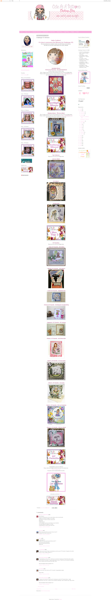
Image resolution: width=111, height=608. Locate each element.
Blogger (60, 599)
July (81, 124)
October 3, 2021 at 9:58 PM (44, 584)
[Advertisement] (27, 195)
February (82, 132)
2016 (81, 142)
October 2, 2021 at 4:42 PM (44, 574)
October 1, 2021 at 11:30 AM (44, 526)
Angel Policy (66, 31)
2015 (81, 143)
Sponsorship (45, 31)
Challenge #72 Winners (84, 119)
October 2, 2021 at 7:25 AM (44, 553)
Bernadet (41, 530)
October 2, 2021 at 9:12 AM (44, 565)
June (82, 125)
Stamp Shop (59, 31)
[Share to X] (54, 507)
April (81, 129)
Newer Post (39, 588)
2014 (81, 145)
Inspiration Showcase (36, 31)
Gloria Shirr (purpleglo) (43, 557)
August (82, 122)
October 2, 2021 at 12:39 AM (44, 545)
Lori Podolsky (41, 549)
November (83, 113)
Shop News (52, 31)
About (77, 31)
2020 (81, 135)
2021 (81, 110)
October (82, 115)
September (83, 121)
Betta (40, 538)
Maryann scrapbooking (43, 514)
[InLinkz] (78, 104)
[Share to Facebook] (55, 507)
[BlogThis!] (53, 507)
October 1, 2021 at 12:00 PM (44, 534)
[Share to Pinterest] (56, 507)
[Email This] (52, 507)
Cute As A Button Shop (56, 469)
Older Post (74, 588)
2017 (81, 140)
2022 (81, 109)
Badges (72, 31)
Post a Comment (41, 586)
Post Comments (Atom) (45, 590)
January (82, 133)
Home (21, 31)
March (82, 130)
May (81, 127)
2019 (81, 137)
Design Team (27, 31)
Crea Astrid (41, 568)
